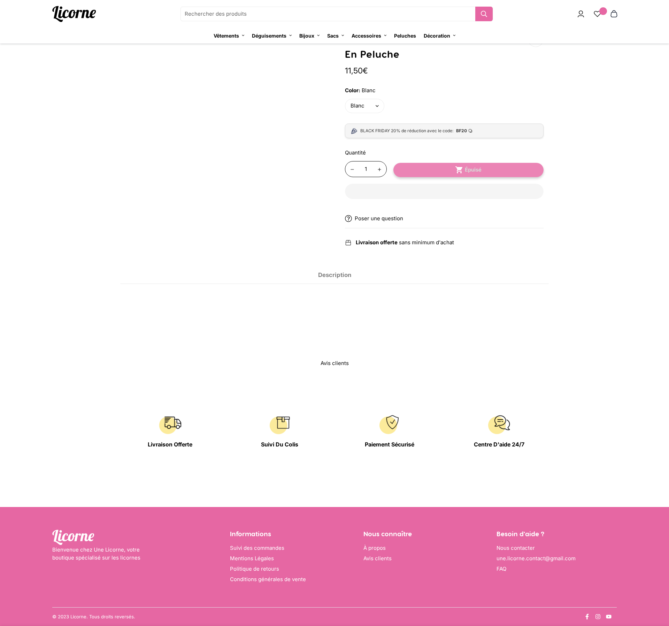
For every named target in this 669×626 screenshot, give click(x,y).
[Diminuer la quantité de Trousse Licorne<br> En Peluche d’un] (352, 169)
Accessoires (366, 36)
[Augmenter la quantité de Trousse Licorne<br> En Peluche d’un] (379, 169)
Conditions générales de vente (268, 579)
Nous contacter (516, 548)
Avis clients (377, 558)
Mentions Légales (252, 558)
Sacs (333, 36)
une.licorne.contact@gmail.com (536, 558)
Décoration (437, 36)
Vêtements (226, 36)
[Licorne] (74, 14)
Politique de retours (254, 568)
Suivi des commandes (257, 548)
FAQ (501, 568)
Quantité (355, 152)
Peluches (405, 36)
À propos (374, 548)
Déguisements (269, 36)
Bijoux (306, 36)
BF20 (461, 130)
